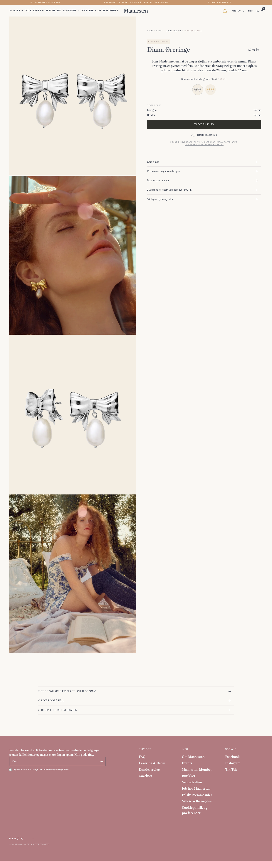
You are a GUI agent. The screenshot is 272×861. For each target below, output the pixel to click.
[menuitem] (16, 10)
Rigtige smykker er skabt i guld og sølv (67, 691)
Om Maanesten (193, 757)
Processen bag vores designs (163, 171)
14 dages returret (218, 2)
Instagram (232, 763)
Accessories (33, 10)
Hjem (150, 31)
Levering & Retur (152, 763)
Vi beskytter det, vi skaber (57, 710)
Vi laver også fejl (51, 700)
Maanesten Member (197, 769)
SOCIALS (230, 749)
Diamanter (69, 10)
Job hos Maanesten (196, 788)
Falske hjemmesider (197, 795)
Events (187, 763)
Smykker (14, 10)
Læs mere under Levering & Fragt (204, 145)
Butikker (188, 776)
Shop (159, 31)
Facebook (232, 757)
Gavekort (145, 776)
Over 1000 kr (173, 31)
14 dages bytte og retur (160, 199)
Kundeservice (149, 769)
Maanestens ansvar (158, 180)
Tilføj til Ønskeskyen (207, 135)
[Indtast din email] (101, 761)
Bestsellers (53, 10)
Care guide (153, 162)
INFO (185, 749)
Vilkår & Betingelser (197, 801)
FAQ (142, 757)
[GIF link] (226, 10)
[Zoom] (128, 24)
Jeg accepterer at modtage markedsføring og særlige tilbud (40, 769)
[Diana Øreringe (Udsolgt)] (210, 89)
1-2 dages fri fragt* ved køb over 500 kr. (169, 189)
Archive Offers (108, 10)
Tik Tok (231, 769)
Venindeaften (192, 782)
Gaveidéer (87, 10)
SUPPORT (145, 749)
